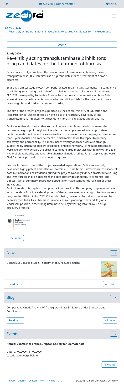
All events (109, 364)
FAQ (42, 380)
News (8, 27)
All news (110, 284)
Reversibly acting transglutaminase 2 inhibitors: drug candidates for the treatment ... (60, 31)
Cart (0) (113, 4)
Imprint (22, 380)
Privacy (11, 380)
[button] (112, 252)
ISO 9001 (47, 4)
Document (15, 238)
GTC (60, 380)
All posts (110, 320)
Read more (15, 284)
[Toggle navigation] (113, 16)
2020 (18, 27)
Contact (33, 380)
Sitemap (50, 380)
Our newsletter (65, 4)
